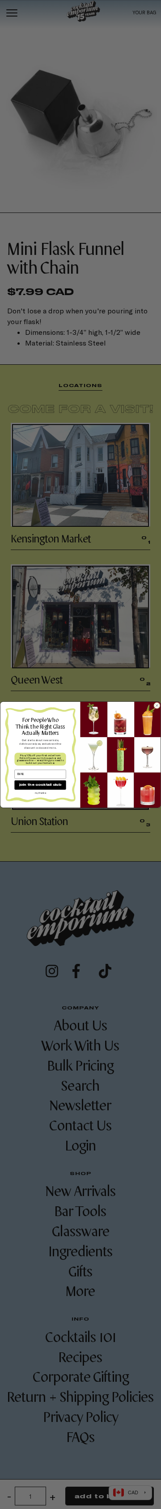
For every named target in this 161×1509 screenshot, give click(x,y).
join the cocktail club (40, 785)
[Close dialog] (157, 706)
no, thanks (40, 793)
